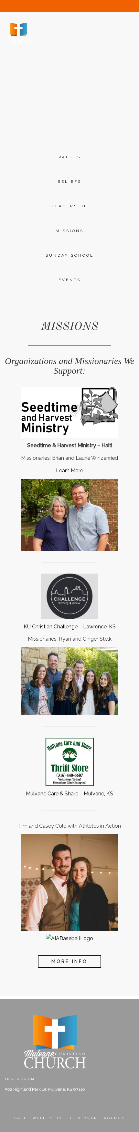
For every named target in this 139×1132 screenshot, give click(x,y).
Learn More (69, 471)
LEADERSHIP (70, 206)
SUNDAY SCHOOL (70, 255)
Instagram (20, 1079)
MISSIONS (70, 231)
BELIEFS (69, 181)
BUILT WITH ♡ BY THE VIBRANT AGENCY (69, 1118)
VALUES (70, 157)
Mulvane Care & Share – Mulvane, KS (69, 794)
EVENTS (70, 280)
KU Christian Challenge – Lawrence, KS (70, 627)
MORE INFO (69, 961)
